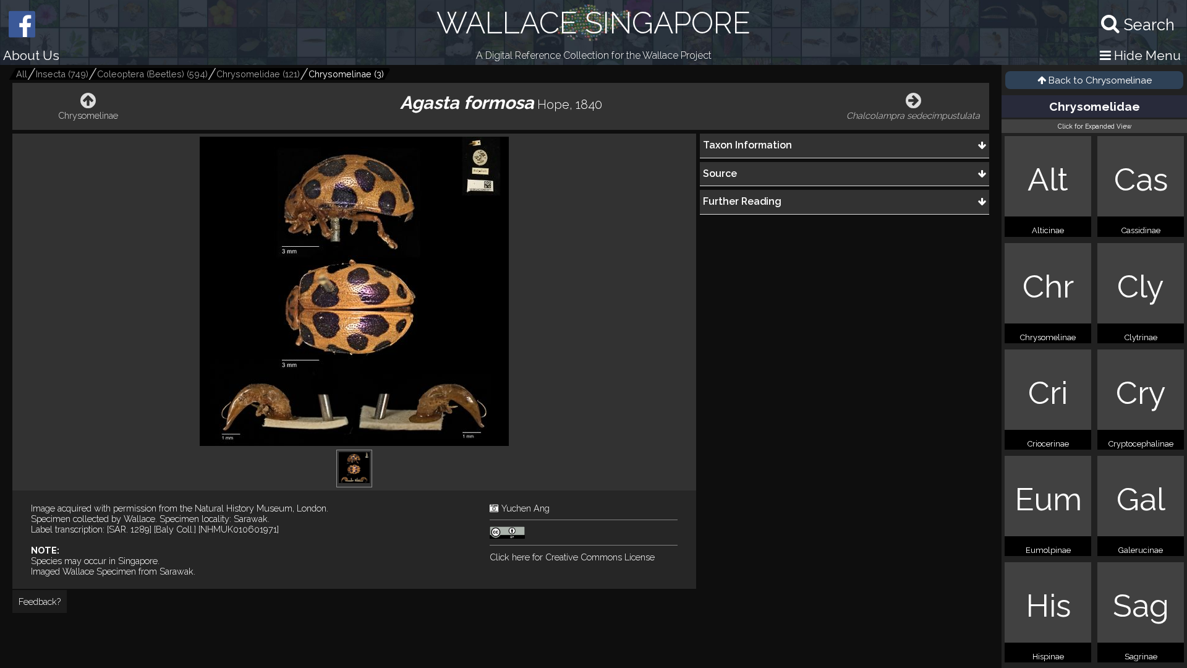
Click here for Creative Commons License (572, 557)
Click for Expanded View (1094, 126)
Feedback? (40, 601)
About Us (31, 55)
